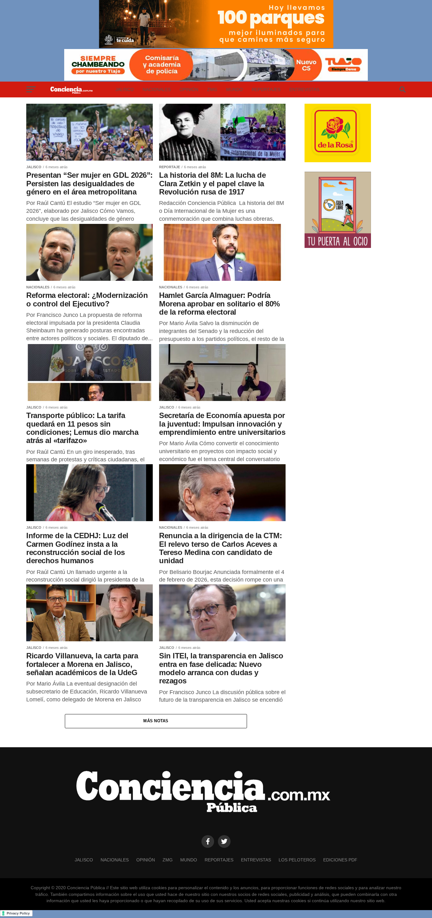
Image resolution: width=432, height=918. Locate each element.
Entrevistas (304, 89)
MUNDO (234, 89)
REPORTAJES (266, 89)
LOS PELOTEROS (297, 859)
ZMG (212, 89)
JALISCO (124, 89)
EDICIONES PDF (340, 859)
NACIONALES (157, 89)
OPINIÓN (189, 89)
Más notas (155, 720)
